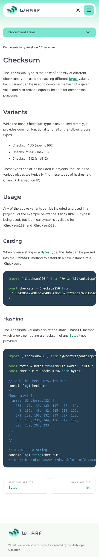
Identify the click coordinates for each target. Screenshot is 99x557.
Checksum (48, 47)
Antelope (32, 47)
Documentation (13, 47)
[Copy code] (87, 279)
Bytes (73, 79)
